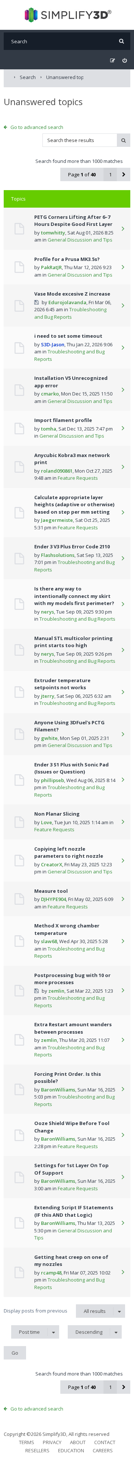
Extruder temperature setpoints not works (62, 684)
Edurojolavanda (67, 302)
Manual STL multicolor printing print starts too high (73, 642)
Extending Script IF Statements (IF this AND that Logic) (73, 1211)
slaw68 (49, 941)
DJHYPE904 (53, 899)
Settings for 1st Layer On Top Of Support (71, 1169)
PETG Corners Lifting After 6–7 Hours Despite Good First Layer (73, 221)
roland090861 (57, 470)
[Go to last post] (123, 229)
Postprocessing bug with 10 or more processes (72, 979)
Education (71, 1450)
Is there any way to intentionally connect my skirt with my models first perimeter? (74, 595)
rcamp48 (51, 1272)
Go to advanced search (36, 127)
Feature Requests (78, 478)
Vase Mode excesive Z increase (72, 293)
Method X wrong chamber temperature (66, 929)
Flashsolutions (57, 555)
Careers (103, 1450)
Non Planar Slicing (57, 813)
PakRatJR (51, 267)
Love (46, 822)
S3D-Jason (52, 344)
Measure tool (51, 891)
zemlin (56, 990)
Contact (104, 1442)
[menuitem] (124, 60)
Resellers (37, 1450)
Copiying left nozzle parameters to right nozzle (68, 852)
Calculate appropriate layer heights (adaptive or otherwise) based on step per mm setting (74, 504)
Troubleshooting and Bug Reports (70, 313)
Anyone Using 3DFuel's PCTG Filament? (69, 726)
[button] (123, 174)
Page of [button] (82, 174)
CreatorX (51, 864)
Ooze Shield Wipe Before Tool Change (71, 1127)
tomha (48, 428)
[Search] (121, 41)
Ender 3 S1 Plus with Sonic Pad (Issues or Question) (71, 768)
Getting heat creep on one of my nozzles (71, 1261)
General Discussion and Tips (80, 239)
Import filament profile (63, 420)
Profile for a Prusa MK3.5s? (67, 259)
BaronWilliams (58, 1089)
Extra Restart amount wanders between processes (73, 1028)
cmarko (50, 393)
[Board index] (67, 14)
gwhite (49, 738)
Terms (26, 1442)
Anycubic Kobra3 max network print (72, 459)
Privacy (52, 1442)
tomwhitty (53, 232)
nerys (47, 611)
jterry (47, 696)
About (78, 1442)
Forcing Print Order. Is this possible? (67, 1078)
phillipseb (52, 780)
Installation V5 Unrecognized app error (71, 382)
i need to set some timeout (68, 336)
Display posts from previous (55, 1310)
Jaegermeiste (57, 520)
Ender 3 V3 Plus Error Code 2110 (72, 546)
